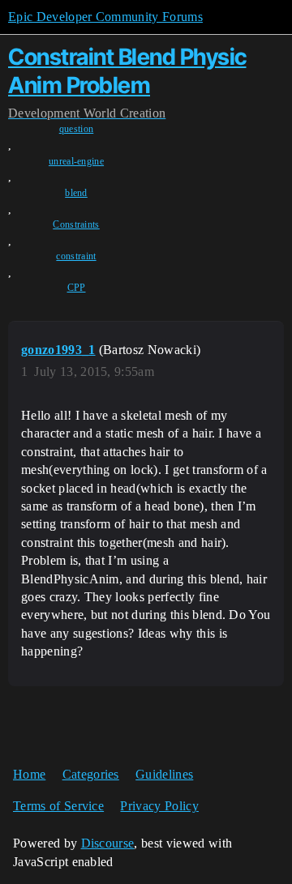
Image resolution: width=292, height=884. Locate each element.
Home (29, 774)
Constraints (76, 224)
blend (76, 193)
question (76, 129)
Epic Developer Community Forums (105, 16)
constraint (76, 256)
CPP (76, 287)
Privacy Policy (159, 806)
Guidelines (164, 774)
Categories (90, 774)
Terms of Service (58, 806)
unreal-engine (76, 161)
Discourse (108, 843)
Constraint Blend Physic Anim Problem (127, 71)
